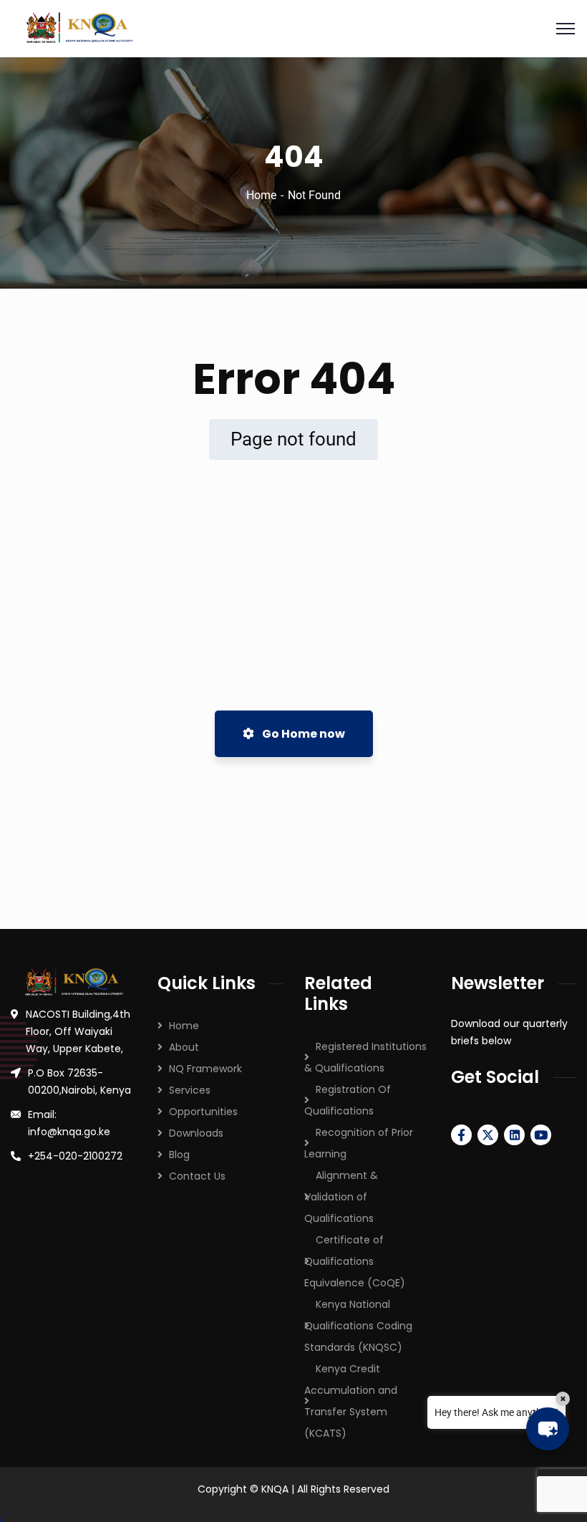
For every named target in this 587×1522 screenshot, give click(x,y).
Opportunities (203, 1111)
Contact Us (197, 1176)
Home (261, 195)
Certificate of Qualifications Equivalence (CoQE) (354, 1261)
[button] (547, 1428)
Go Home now (302, 734)
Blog (179, 1154)
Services (189, 1090)
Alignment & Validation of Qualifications (341, 1196)
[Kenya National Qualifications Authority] (293, 29)
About (184, 1047)
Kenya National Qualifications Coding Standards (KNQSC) (358, 1325)
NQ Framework (205, 1068)
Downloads (196, 1133)
